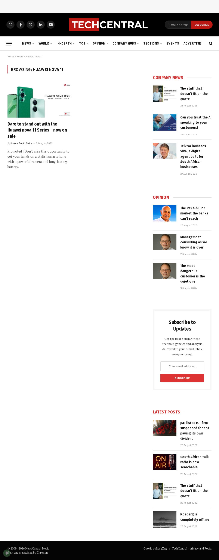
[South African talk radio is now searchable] (164, 462)
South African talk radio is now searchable (194, 462)
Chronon (42, 552)
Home (11, 56)
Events (172, 43)
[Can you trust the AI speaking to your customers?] (164, 122)
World (43, 43)
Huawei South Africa (21, 143)
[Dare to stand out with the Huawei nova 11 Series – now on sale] (38, 99)
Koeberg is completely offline (194, 517)
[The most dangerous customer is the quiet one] (164, 271)
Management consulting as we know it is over (193, 242)
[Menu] (9, 43)
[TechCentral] (109, 24)
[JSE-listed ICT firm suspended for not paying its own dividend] (164, 428)
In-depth (64, 43)
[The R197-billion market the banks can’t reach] (164, 213)
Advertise (192, 43)
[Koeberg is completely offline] (164, 519)
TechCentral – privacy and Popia (192, 548)
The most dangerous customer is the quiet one (192, 274)
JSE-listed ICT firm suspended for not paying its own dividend (194, 431)
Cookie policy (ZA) (155, 548)
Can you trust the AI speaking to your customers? (196, 122)
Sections (151, 43)
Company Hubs (124, 43)
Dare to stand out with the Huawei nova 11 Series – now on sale (37, 130)
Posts (20, 56)
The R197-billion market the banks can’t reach (194, 213)
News (26, 43)
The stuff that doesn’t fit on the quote (194, 93)
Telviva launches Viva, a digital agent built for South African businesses (193, 156)
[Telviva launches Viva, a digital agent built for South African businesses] (164, 151)
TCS (82, 43)
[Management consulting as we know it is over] (164, 242)
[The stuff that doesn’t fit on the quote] (164, 93)
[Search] (210, 43)
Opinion (99, 43)
